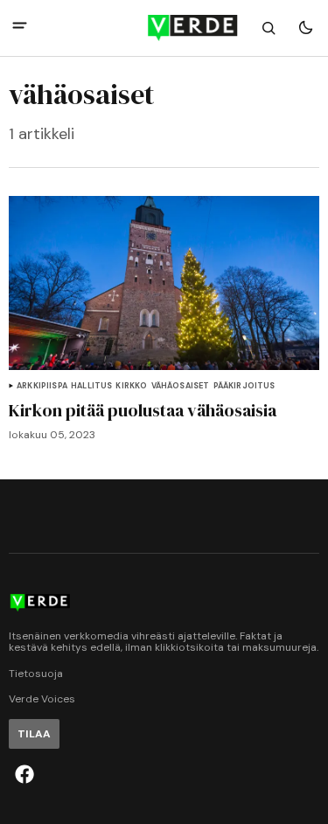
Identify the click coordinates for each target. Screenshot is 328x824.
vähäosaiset (180, 386)
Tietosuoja (36, 674)
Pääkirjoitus (244, 386)
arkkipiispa (42, 386)
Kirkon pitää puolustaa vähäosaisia (142, 410)
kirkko (131, 386)
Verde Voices (42, 699)
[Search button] (269, 28)
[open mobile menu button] (20, 27)
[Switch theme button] (305, 28)
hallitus (91, 386)
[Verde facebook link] (24, 774)
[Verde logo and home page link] (164, 28)
